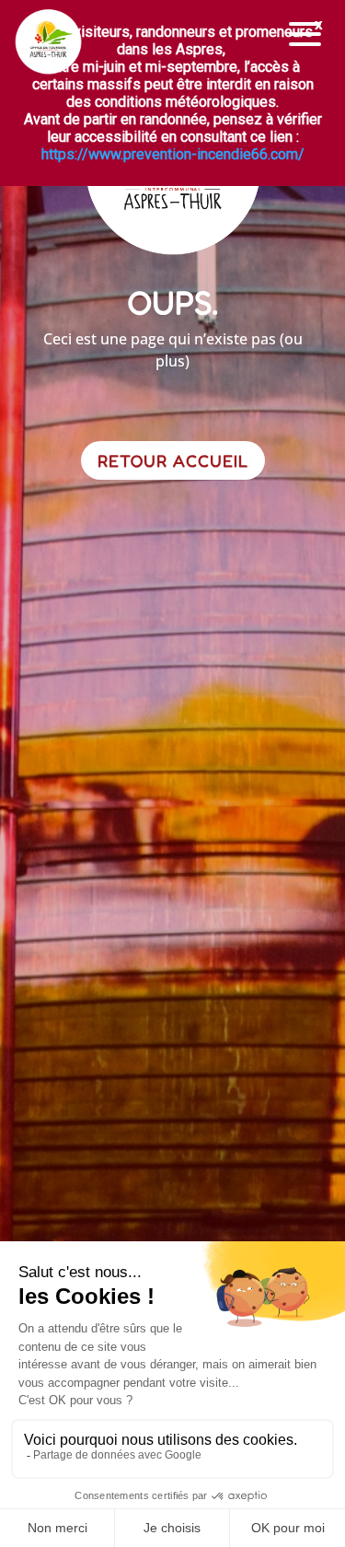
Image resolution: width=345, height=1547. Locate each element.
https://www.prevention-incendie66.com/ (173, 154)
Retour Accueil (173, 460)
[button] (305, 34)
